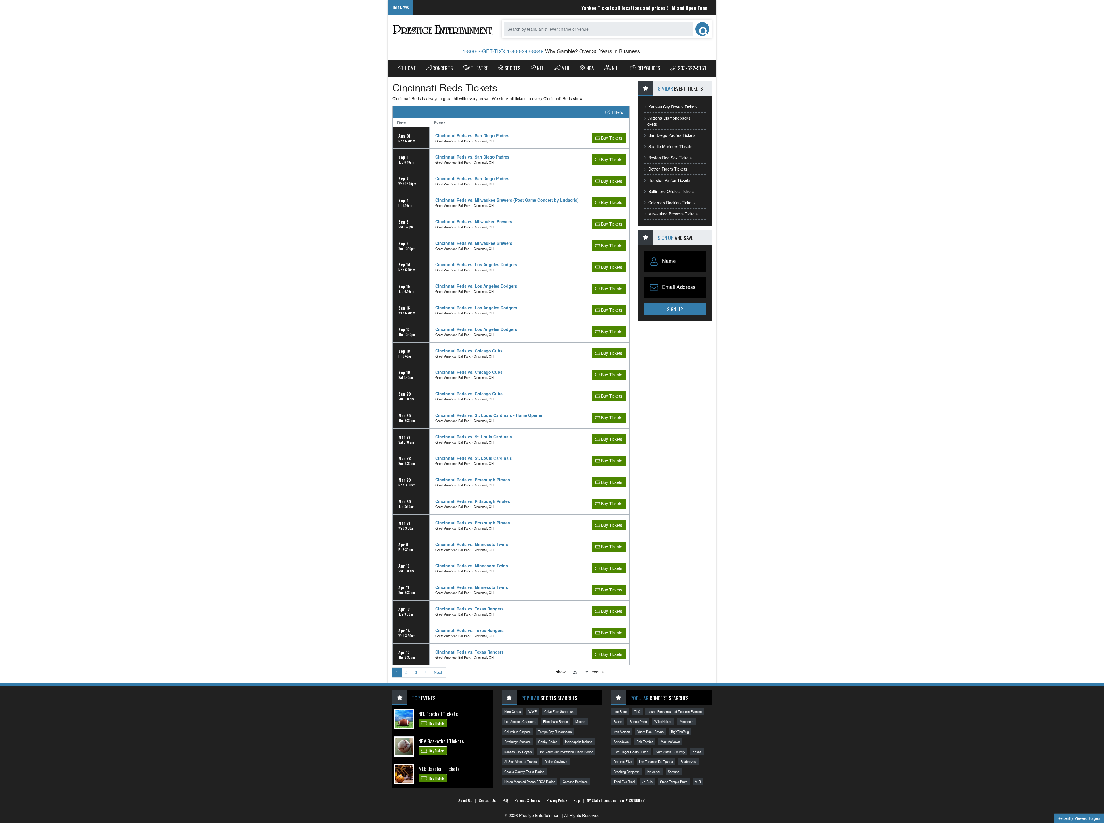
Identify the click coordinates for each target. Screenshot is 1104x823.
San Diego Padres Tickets (671, 135)
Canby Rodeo (547, 741)
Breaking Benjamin (626, 771)
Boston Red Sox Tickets (670, 158)
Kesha (697, 751)
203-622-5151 (691, 68)
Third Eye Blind (624, 781)
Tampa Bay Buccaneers (555, 731)
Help (576, 800)
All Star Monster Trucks (520, 761)
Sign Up (675, 309)
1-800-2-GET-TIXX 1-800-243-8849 (503, 51)
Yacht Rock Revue (650, 731)
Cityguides (648, 68)
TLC (637, 711)
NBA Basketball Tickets (441, 741)
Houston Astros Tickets (669, 180)
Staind (618, 721)
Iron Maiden (622, 731)
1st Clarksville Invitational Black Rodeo (566, 751)
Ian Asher (653, 771)
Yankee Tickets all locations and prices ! (597, 8)
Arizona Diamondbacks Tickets (667, 121)
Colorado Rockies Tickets (671, 202)
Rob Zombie (644, 741)
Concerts (442, 68)
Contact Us (487, 800)
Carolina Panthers (575, 781)
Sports (512, 68)
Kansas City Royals (518, 751)
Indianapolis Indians (578, 741)
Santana (673, 771)
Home (410, 68)
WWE (532, 711)
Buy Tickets (436, 723)
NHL (615, 68)
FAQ (505, 800)
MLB (565, 68)
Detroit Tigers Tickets (667, 169)
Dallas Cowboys (556, 761)
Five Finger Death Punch (631, 751)
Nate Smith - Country (670, 751)
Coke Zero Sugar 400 (559, 711)
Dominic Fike (623, 761)
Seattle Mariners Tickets (670, 146)
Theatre (479, 68)
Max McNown (670, 741)
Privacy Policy (557, 800)
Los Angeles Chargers (520, 721)
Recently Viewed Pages (1078, 818)
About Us (465, 800)
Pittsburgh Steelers (517, 741)
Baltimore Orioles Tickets (671, 191)
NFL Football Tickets (438, 713)
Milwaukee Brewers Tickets (673, 214)
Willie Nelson (663, 721)
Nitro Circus (512, 711)
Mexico (580, 721)
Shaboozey (688, 761)
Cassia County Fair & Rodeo (524, 771)
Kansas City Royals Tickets (672, 107)
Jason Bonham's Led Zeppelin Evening (675, 711)
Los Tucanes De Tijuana (656, 761)
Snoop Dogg (638, 721)
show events (580, 672)
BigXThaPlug (680, 731)
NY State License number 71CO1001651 (616, 800)
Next (438, 672)
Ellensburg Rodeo (555, 721)
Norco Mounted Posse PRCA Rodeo (529, 781)
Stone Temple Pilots (673, 781)
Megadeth (686, 721)
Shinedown (621, 741)
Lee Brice (620, 711)
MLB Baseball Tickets (439, 768)
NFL (540, 68)
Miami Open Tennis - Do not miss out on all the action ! (703, 8)
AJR (698, 781)
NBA (590, 68)
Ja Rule (647, 781)
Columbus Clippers (517, 731)
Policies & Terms (527, 800)
